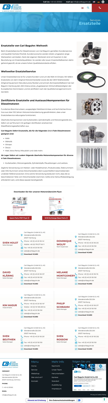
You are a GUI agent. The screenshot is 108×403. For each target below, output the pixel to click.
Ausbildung (56, 385)
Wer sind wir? (37, 377)
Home (33, 366)
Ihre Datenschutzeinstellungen (62, 400)
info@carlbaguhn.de (82, 2)
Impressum (56, 389)
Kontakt (34, 381)
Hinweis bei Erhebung (37, 400)
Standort (55, 381)
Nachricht (56, 366)
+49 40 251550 (56, 2)
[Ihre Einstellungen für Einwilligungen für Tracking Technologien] (104, 399)
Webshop (35, 374)
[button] (82, 8)
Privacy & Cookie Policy (98, 394)
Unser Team (57, 370)
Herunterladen (58, 374)
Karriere (55, 377)
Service (34, 370)
